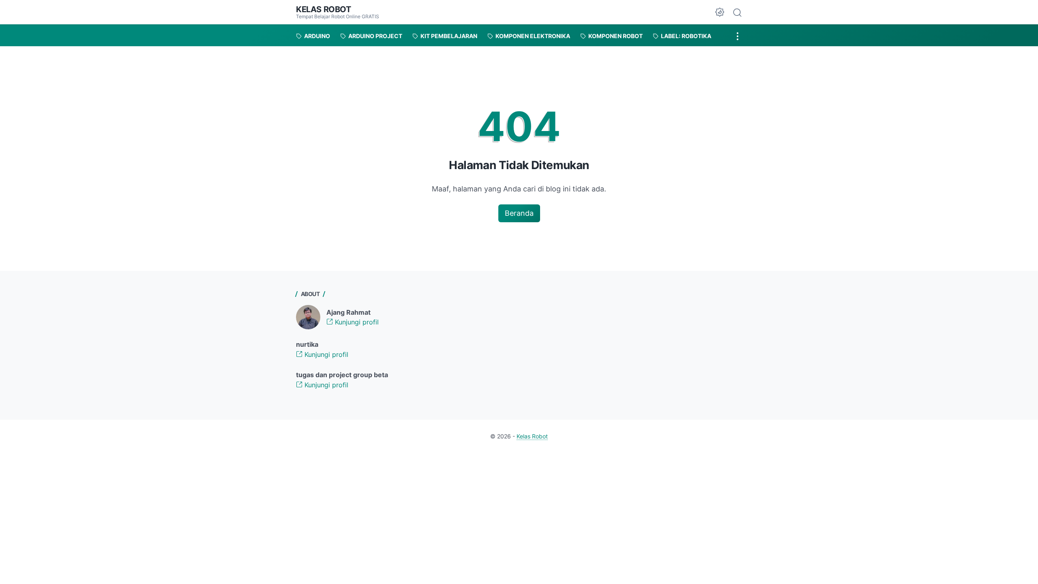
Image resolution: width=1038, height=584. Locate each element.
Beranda (519, 213)
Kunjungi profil (356, 322)
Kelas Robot (323, 9)
